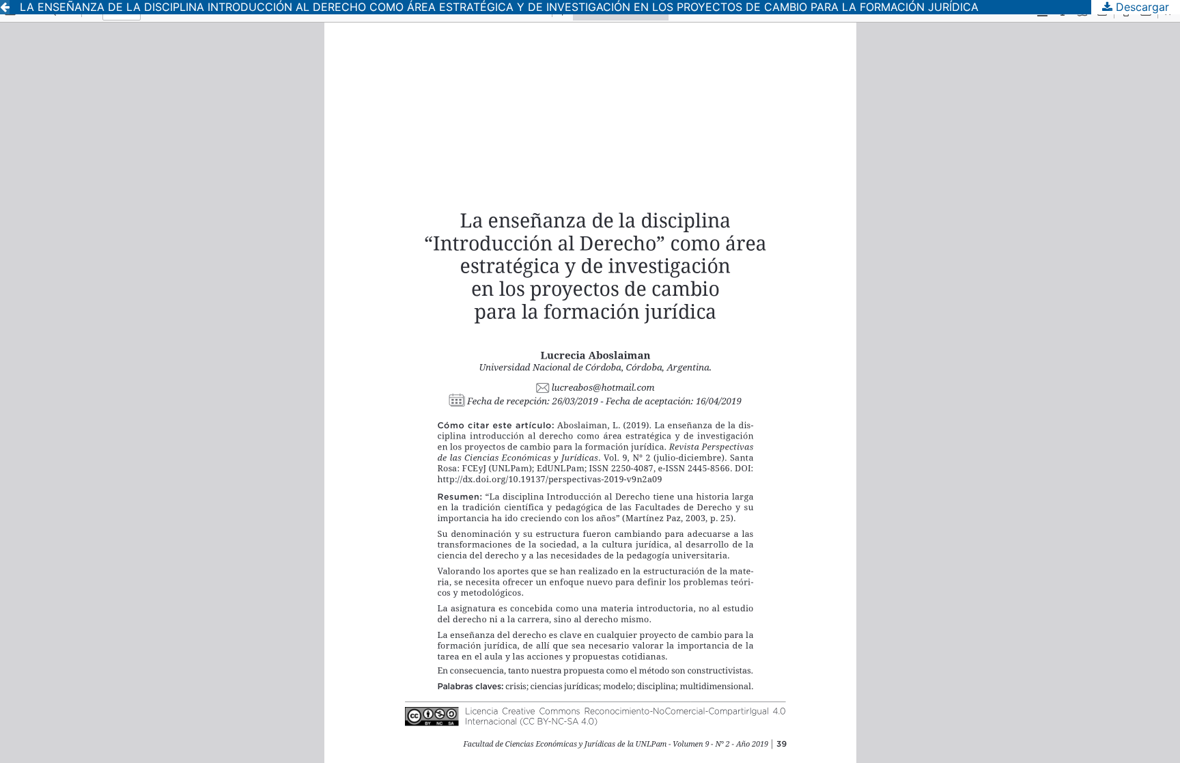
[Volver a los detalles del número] (5, 7)
